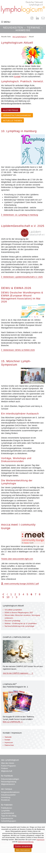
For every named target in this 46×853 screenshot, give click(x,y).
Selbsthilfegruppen (8, 821)
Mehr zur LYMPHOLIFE (12, 722)
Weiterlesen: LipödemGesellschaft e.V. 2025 (23, 277)
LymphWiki (5, 811)
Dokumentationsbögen (10, 779)
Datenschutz (9, 745)
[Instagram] (32, 18)
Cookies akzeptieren (23, 846)
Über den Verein (7, 763)
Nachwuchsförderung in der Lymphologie (19, 626)
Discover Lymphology (12, 621)
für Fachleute (7, 776)
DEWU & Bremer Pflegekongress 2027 (19, 612)
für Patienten (7, 805)
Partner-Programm (8, 766)
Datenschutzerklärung (25, 842)
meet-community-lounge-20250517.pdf (21, 584)
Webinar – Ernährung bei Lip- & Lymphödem (21, 623)
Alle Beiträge (10, 110)
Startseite (8, 737)
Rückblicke (5, 800)
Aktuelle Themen (12, 121)
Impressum (9, 742)
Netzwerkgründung (8, 782)
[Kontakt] (43, 18)
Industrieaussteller (8, 795)
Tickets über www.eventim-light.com (17, 559)
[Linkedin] (37, 18)
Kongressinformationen (10, 792)
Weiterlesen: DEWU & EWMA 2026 (19, 350)
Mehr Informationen (23, 850)
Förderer (4, 768)
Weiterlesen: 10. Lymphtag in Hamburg (20, 215)
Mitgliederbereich (8, 784)
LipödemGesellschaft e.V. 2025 (22, 225)
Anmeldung (5, 797)
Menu (6, 22)
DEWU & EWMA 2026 (16, 287)
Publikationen (6, 808)
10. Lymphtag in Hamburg (19, 131)
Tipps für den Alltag (8, 816)
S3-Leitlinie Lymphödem (13, 610)
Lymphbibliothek (7, 813)
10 (7, 597)
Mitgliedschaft (6, 771)
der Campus (6, 789)
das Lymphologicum (10, 760)
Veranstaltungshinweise (17, 115)
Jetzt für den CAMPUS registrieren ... (17, 673)
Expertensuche (7, 818)
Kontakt (17, 76)
